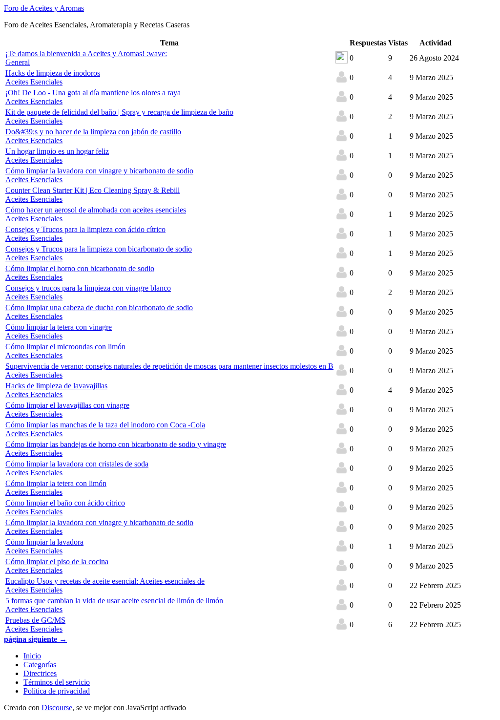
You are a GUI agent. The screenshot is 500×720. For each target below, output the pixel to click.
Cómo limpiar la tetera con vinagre (58, 327)
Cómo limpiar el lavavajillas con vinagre (67, 405)
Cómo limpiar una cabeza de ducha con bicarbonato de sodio (99, 307)
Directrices (40, 673)
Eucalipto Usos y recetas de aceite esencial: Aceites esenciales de (105, 581)
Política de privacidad (56, 691)
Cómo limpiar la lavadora (44, 542)
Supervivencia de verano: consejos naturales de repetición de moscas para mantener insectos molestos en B (169, 366)
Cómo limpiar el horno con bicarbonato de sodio (79, 268)
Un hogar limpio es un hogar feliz (57, 151)
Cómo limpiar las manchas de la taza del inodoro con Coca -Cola (105, 425)
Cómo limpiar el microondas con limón (65, 346)
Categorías (39, 664)
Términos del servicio (56, 682)
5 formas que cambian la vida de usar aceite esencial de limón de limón (114, 600)
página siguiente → (35, 639)
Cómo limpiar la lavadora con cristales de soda (76, 464)
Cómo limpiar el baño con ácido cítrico (65, 503)
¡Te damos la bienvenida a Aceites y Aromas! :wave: (86, 53)
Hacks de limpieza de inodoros (52, 73)
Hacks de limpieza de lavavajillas (56, 385)
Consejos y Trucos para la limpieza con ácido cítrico (85, 229)
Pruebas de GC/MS (35, 620)
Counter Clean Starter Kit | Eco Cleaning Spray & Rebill (92, 190)
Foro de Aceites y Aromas (44, 8)
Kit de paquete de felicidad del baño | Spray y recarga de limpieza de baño (119, 112)
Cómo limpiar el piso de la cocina (56, 561)
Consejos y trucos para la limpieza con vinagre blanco (88, 288)
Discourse (57, 707)
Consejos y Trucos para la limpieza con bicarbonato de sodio (98, 249)
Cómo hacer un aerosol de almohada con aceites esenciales (95, 210)
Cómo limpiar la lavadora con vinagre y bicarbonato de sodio (99, 171)
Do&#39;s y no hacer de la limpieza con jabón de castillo (93, 131)
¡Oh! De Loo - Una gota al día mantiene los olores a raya (93, 92)
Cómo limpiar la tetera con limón (55, 483)
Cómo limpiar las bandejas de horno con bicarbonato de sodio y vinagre (115, 444)
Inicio (32, 656)
